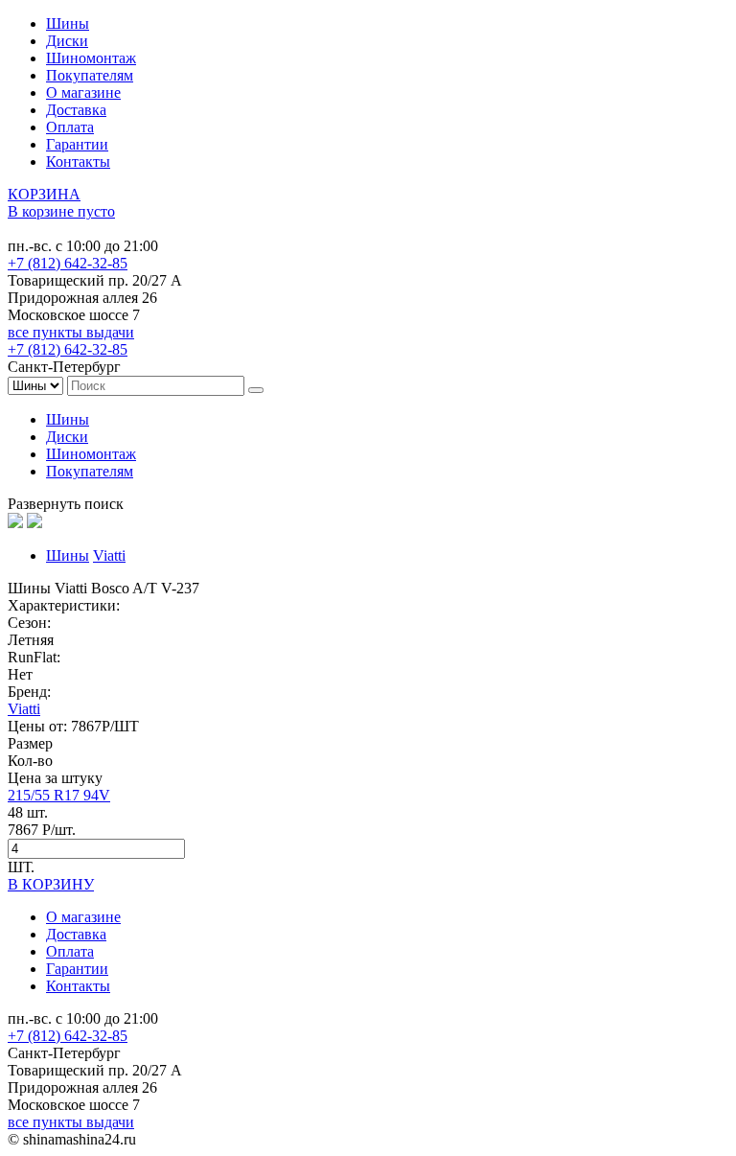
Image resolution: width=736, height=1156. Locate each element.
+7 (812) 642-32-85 (67, 263)
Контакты (78, 161)
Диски (67, 41)
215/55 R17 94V (59, 795)
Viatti (109, 555)
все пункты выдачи (71, 332)
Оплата (70, 127)
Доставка (76, 110)
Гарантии (77, 144)
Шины (67, 23)
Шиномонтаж (91, 58)
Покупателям (89, 75)
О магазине (83, 92)
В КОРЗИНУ (51, 884)
